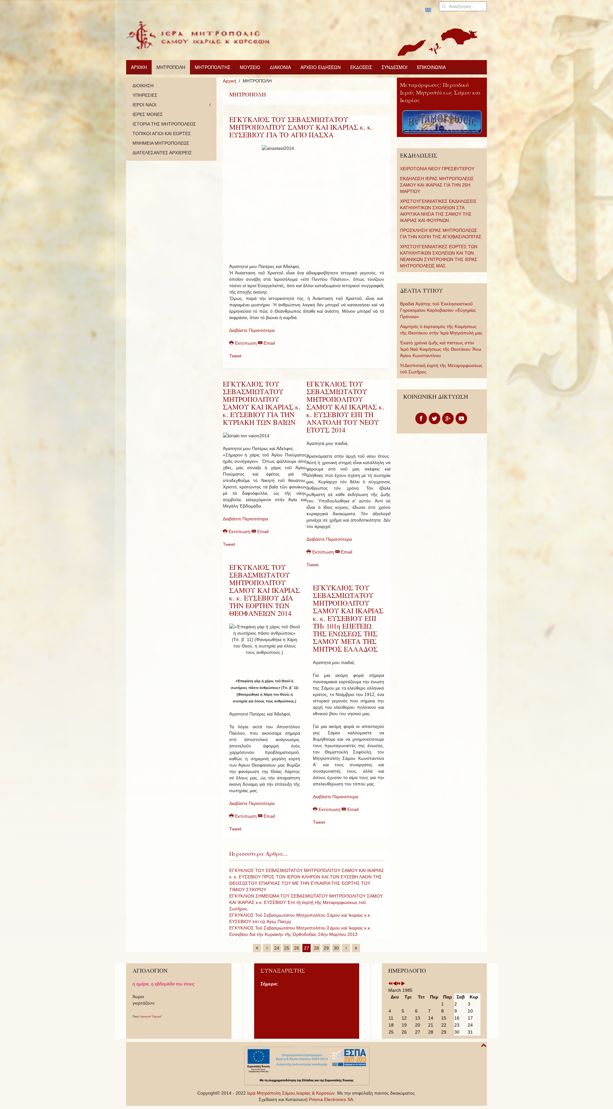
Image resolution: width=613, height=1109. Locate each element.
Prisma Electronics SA (331, 1099)
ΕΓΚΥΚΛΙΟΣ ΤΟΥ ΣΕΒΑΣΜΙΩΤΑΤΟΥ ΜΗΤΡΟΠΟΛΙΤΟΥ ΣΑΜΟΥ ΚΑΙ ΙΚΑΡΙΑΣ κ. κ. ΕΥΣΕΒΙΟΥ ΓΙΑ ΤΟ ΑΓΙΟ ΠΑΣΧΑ (301, 127)
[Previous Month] (395, 983)
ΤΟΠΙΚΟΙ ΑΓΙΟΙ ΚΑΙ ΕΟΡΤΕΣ (161, 133)
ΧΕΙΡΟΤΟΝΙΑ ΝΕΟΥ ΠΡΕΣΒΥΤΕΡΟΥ (437, 168)
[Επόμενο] (346, 948)
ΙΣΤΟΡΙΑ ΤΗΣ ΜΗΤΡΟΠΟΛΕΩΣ (164, 123)
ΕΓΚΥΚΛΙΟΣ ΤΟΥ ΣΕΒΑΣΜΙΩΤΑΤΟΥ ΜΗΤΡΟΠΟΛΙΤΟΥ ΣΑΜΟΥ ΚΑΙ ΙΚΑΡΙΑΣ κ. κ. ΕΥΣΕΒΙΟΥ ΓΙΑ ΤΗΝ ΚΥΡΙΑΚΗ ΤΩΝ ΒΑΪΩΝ (262, 403)
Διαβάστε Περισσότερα (252, 330)
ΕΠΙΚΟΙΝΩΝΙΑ (431, 67)
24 (276, 948)
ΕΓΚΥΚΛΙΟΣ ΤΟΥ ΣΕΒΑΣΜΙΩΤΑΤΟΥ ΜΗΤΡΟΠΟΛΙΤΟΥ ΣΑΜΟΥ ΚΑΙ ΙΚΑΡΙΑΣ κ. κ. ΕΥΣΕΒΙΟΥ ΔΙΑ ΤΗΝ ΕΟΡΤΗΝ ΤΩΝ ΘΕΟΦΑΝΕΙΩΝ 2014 (264, 590)
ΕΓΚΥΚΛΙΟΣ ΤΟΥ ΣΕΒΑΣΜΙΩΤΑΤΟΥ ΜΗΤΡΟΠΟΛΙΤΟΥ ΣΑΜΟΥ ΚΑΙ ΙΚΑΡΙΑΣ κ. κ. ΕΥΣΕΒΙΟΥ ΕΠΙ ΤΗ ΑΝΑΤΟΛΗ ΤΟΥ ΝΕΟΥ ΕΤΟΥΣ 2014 (345, 406)
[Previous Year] (390, 983)
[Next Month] (403, 983)
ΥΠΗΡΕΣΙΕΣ (144, 95)
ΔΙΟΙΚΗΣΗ (143, 85)
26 (296, 948)
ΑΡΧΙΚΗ (139, 67)
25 (286, 948)
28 (316, 948)
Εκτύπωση (246, 343)
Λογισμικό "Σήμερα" (151, 1016)
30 (336, 948)
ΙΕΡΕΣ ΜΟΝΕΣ (147, 114)
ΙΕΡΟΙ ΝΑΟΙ (144, 104)
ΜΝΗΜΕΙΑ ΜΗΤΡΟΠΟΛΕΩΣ (160, 143)
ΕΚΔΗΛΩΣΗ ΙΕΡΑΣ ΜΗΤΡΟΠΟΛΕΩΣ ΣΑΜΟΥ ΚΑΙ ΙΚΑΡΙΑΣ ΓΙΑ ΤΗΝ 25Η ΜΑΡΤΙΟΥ (437, 185)
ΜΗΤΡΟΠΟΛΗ (170, 67)
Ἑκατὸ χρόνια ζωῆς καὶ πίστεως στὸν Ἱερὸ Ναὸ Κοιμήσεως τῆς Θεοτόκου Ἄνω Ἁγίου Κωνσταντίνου (440, 349)
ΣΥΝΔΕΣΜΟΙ (394, 67)
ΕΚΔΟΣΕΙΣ (361, 67)
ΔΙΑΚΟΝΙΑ (280, 67)
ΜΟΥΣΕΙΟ (250, 67)
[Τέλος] (356, 948)
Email (268, 343)
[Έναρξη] (257, 948)
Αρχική (229, 80)
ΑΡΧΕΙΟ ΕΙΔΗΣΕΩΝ (320, 67)
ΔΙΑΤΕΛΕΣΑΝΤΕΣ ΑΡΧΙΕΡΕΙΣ (162, 152)
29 (326, 948)
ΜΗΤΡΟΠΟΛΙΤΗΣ (212, 67)
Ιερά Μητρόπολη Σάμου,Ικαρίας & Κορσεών (291, 1093)
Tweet (235, 355)
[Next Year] (399, 983)
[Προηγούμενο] (267, 948)
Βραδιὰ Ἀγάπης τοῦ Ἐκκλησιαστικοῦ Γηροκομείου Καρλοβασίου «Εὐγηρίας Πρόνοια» (438, 310)
